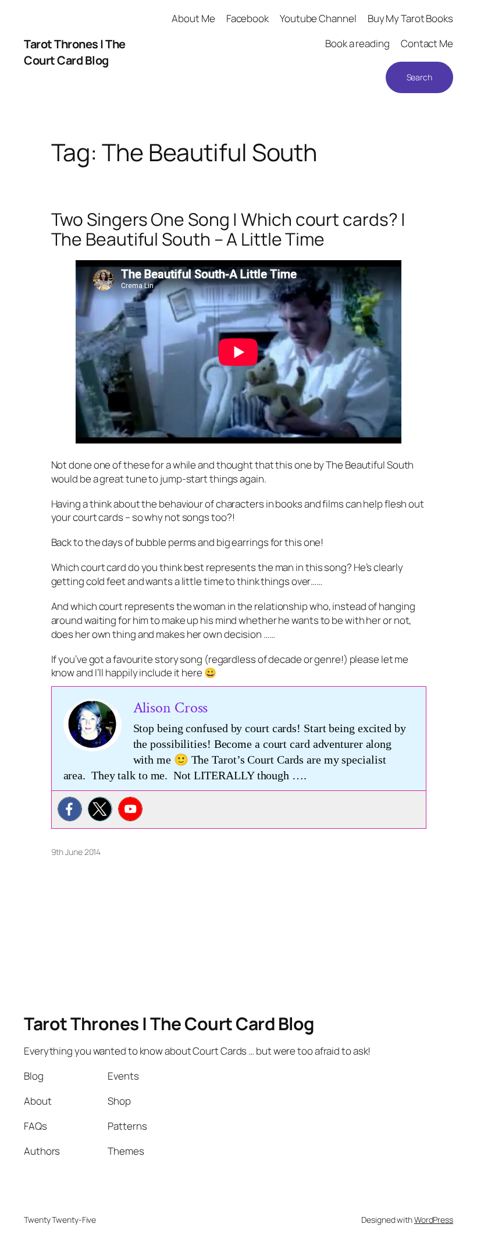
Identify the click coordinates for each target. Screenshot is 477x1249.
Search (419, 77)
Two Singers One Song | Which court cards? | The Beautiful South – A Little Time (228, 229)
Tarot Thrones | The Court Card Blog (75, 52)
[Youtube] (130, 809)
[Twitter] (100, 809)
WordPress (433, 1219)
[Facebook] (70, 809)
